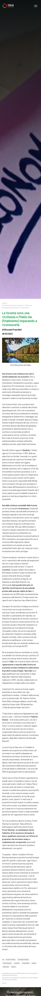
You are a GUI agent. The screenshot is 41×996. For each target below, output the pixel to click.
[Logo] (9, 6)
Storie (4, 303)
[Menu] (35, 6)
